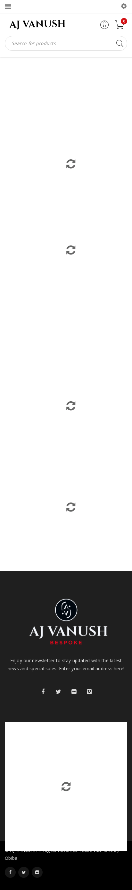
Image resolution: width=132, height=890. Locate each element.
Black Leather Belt (100, 416)
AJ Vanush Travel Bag (41, 416)
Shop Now (97, 236)
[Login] (104, 27)
